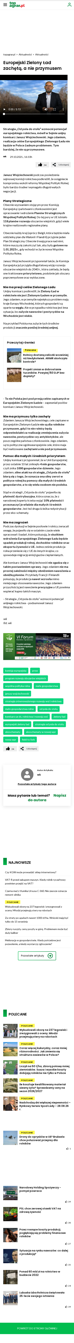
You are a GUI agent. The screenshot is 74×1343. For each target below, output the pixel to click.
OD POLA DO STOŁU (49, 708)
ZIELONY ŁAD (59, 716)
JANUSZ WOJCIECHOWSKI (17, 693)
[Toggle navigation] (5, 4)
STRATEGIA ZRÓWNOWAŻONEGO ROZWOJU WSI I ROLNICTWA (33, 701)
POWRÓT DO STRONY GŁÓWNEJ (37, 1328)
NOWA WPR (10, 739)
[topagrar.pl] (17, 4)
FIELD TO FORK (28, 739)
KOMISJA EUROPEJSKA (15, 670)
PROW (35, 670)
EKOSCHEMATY (12, 731)
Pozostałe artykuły (32, 955)
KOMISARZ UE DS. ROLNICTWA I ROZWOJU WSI (26, 716)
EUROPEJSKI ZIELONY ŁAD (17, 724)
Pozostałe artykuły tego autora (37, 784)
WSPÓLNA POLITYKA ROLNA (17, 685)
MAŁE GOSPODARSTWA (47, 685)
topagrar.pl (9, 54)
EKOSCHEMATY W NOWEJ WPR (41, 731)
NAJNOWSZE (20, 862)
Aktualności (25, 54)
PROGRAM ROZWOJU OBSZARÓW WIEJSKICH (25, 678)
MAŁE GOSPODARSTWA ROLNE (19, 708)
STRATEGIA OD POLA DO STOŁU (49, 724)
